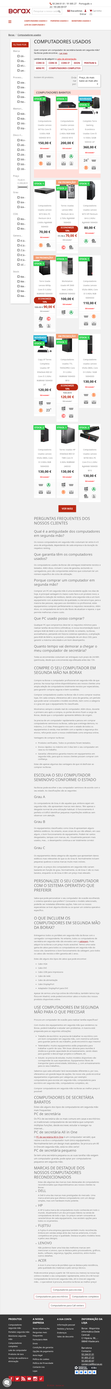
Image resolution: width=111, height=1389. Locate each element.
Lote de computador (34, 25)
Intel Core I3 (23, 82)
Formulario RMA (40, 1339)
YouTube (29, 1378)
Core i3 (40, 62)
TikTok (41, 1378)
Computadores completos (85, 1296)
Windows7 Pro (23, 218)
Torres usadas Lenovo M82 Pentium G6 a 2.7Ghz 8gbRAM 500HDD (67, 214)
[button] (9, 21)
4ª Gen (23, 240)
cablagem (83, 941)
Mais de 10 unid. (23, 276)
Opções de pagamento (43, 1351)
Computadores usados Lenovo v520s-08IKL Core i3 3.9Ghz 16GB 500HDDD (90, 367)
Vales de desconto (65, 1336)
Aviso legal (38, 1355)
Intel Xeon (23, 96)
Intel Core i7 (23, 92)
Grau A (23, 197)
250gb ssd (23, 149)
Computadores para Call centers (67, 1305)
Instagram (35, 1378)
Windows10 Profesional (23, 223)
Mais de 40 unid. (23, 290)
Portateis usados (58, 21)
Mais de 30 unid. (23, 286)
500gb (23, 159)
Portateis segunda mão (18, 1332)
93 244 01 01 (58, 3)
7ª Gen (23, 250)
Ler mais (63, 53)
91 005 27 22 (87, 1357)
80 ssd (23, 140)
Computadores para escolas (67, 1289)
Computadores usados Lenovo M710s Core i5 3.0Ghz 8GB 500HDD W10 (44, 129)
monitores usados (81, 21)
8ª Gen (23, 254)
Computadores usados (35, 21)
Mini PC (40, 68)
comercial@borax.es (91, 1364)
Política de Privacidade (43, 1363)
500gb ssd (23, 164)
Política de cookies (41, 1359)
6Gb (23, 113)
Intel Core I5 (23, 87)
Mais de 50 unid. (23, 295)
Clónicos (23, 56)
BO (19, 10)
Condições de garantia (43, 1347)
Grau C (23, 206)
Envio (35, 1343)
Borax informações (41, 1328)
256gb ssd (23, 154)
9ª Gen (23, 259)
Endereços (62, 1332)
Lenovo (23, 70)
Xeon (77, 62)
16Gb (23, 123)
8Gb (23, 118)
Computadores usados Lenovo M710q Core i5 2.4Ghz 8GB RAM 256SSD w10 (67, 129)
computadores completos (65, 68)
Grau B (23, 202)
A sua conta (64, 1319)
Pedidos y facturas (65, 1328)
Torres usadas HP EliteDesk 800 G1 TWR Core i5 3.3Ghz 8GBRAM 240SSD (67, 458)
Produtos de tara (16, 1354)
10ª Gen (23, 264)
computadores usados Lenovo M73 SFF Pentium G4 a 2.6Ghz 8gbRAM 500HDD (90, 214)
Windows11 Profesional (23, 228)
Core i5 (53, 62)
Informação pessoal (66, 1325)
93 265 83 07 (60, 6)
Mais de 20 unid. (23, 281)
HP (23, 65)
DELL (23, 60)
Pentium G (23, 101)
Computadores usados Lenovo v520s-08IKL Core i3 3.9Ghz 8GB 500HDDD (90, 289)
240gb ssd (23, 144)
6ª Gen (23, 245)
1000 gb (23, 168)
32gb (23, 128)
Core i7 (65, 62)
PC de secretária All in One (49, 1137)
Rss (23, 1378)
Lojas (35, 1371)
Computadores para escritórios (52, 1296)
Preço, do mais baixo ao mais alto (89, 81)
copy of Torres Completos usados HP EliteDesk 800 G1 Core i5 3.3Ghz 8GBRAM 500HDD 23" (45, 372)
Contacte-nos (39, 1367)
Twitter (17, 1378)
